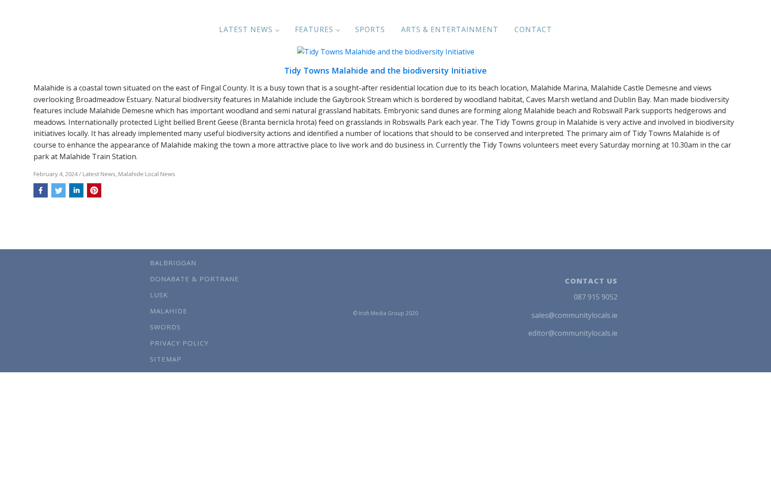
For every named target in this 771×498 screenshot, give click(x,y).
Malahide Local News (146, 174)
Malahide (168, 310)
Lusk (159, 294)
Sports (370, 29)
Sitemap (166, 358)
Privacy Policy (179, 342)
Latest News (246, 29)
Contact (533, 29)
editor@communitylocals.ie (573, 333)
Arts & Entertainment (449, 29)
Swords (165, 326)
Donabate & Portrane (194, 278)
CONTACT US (591, 281)
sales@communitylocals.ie (574, 315)
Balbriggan (173, 262)
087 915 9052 (596, 297)
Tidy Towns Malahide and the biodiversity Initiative (385, 70)
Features (314, 29)
